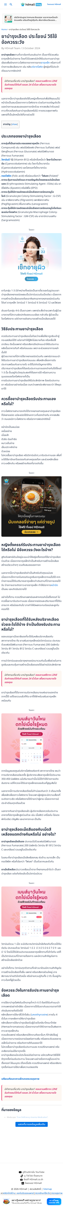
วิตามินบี (5, 160)
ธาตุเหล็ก (45, 63)
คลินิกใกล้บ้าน (9, 1193)
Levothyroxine (39, 1015)
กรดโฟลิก (6, 176)
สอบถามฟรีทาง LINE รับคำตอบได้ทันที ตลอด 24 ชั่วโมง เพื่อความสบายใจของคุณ (30, 84)
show (14, 124)
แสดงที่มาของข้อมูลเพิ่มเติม (31, 1124)
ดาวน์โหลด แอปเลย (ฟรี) (54, 1201)
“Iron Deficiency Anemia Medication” (32, 1117)
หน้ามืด (54, 585)
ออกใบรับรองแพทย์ (25, 1193)
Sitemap (47, 1189)
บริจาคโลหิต (37, 67)
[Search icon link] (11, 5)
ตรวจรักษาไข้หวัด (42, 1193)
